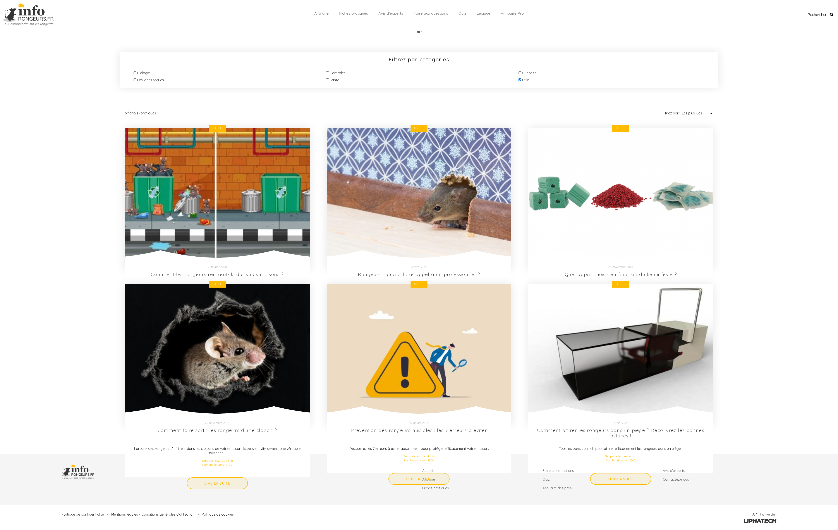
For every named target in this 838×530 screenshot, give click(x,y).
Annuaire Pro (512, 13)
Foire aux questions (431, 13)
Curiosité (529, 73)
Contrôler (337, 73)
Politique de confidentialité (83, 514)
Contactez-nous (676, 479)
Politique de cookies (218, 514)
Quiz (462, 13)
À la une (321, 13)
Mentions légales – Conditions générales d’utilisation (152, 514)
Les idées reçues (150, 80)
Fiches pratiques (353, 13)
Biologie (143, 73)
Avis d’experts (390, 13)
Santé (334, 80)
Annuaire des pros (557, 488)
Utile (525, 80)
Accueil (428, 470)
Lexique (483, 13)
